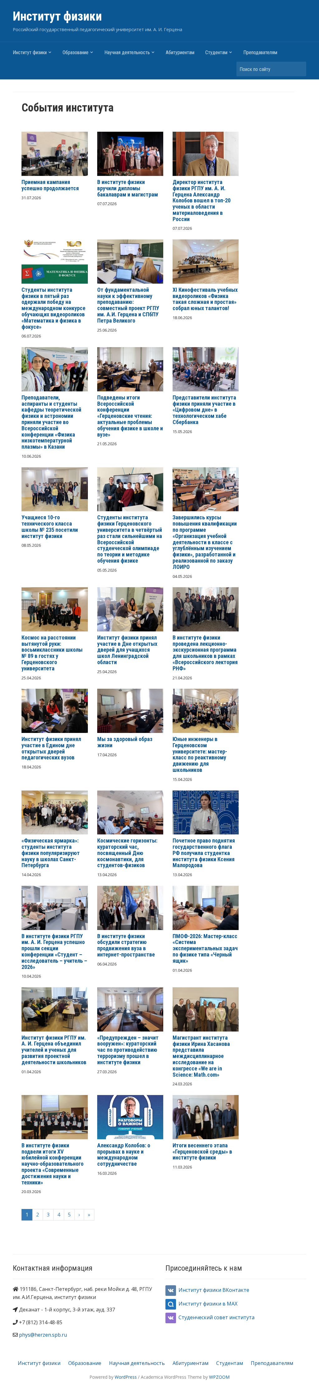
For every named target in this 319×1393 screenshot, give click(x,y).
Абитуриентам (180, 52)
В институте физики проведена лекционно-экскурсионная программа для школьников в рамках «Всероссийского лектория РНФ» (205, 653)
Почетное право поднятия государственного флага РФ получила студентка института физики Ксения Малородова (204, 852)
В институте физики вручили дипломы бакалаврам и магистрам (127, 188)
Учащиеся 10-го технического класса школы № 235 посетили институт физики (49, 526)
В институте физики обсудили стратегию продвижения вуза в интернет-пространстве (126, 945)
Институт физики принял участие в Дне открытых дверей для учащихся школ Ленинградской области (127, 649)
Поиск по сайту (298, 69)
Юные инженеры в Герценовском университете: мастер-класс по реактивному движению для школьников (200, 754)
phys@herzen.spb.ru (43, 1334)
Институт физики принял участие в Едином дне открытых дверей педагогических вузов (51, 748)
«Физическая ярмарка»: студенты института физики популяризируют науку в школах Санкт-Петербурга (50, 852)
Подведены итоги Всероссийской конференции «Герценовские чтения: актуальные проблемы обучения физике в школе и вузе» (130, 416)
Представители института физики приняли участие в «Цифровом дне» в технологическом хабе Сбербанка (204, 409)
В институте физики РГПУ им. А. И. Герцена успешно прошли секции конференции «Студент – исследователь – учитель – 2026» (54, 951)
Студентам (216, 52)
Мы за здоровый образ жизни (124, 742)
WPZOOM (219, 1377)
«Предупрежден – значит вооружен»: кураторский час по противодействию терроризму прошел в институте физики (128, 1049)
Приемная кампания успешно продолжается (50, 185)
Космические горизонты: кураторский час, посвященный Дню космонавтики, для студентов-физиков (127, 852)
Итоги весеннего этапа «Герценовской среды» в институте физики (202, 1151)
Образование (75, 52)
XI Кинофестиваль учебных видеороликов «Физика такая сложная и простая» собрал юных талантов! (205, 298)
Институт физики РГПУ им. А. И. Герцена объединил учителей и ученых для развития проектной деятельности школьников (53, 1049)
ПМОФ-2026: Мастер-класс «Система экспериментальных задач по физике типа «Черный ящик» (205, 948)
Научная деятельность (127, 52)
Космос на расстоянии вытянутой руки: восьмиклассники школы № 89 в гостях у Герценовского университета (52, 653)
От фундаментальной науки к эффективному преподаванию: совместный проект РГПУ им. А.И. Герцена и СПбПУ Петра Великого (128, 305)
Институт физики (57, 16)
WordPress (126, 1377)
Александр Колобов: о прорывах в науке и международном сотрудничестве (123, 1154)
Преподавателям (260, 52)
